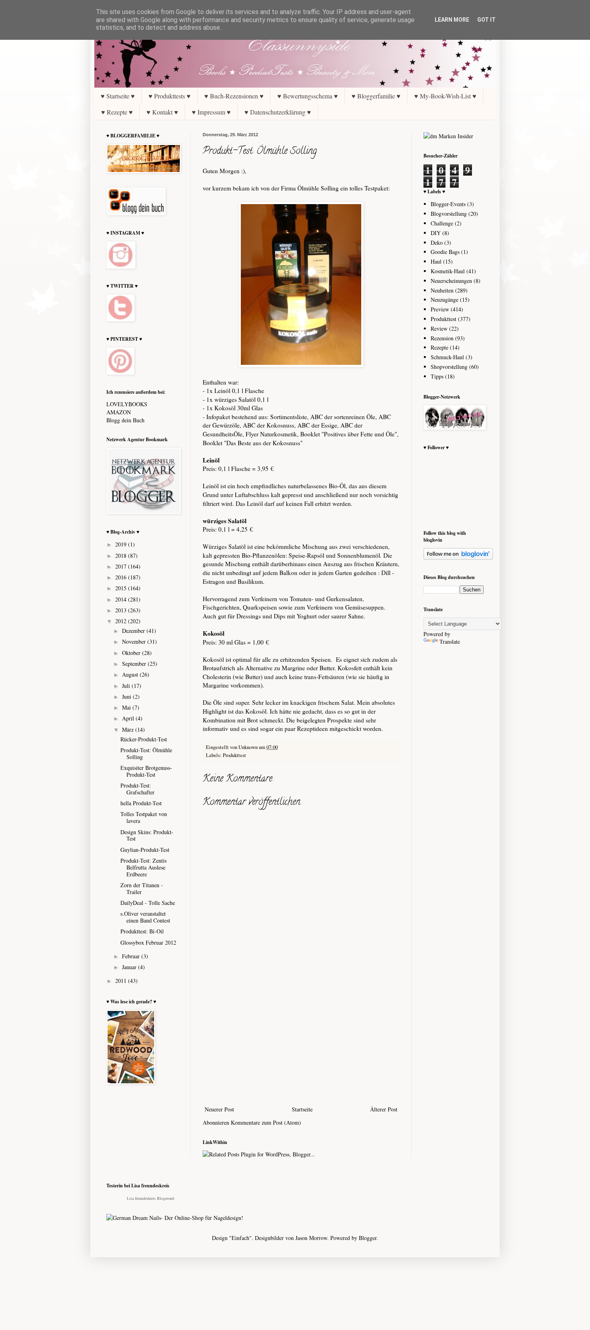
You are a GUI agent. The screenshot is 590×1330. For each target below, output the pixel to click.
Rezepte (439, 347)
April (129, 718)
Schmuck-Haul (447, 357)
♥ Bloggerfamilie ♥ (376, 96)
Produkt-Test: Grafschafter (137, 789)
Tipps (437, 376)
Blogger (367, 1238)
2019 (121, 544)
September (135, 663)
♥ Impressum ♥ (211, 112)
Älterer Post (383, 1109)
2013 (121, 610)
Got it (486, 19)
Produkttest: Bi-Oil (142, 931)
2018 (121, 555)
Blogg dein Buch (125, 420)
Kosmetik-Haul (448, 271)
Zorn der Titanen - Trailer (141, 888)
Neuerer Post (219, 1109)
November (134, 641)
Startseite (302, 1109)
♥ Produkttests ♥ (170, 96)
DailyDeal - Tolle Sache (147, 902)
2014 (121, 599)
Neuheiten (442, 290)
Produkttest (234, 755)
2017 (121, 566)
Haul (436, 261)
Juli (127, 686)
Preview (440, 309)
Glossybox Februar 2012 (148, 942)
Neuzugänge (444, 299)
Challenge (442, 223)
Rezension (442, 338)
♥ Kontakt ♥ (162, 112)
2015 (121, 588)
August (131, 674)
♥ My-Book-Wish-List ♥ (445, 96)
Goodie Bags (445, 252)
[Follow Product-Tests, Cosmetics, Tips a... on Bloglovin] (458, 557)
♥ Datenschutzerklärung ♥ (277, 112)
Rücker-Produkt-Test (143, 739)
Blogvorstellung (449, 213)
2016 (121, 577)
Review (439, 328)
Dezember (134, 630)
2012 (121, 621)
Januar (130, 967)
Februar (131, 956)
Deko (437, 242)
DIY (436, 233)
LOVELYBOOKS (126, 404)
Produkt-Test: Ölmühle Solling (146, 753)
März (128, 729)
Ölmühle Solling (318, 188)
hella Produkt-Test (141, 803)
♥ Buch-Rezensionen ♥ (234, 96)
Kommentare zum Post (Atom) (266, 1122)
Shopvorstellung (449, 366)
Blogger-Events (448, 204)
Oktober (132, 653)
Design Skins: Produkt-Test (146, 835)
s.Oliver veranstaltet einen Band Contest (145, 917)
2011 (121, 980)
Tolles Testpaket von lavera (143, 817)
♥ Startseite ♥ (118, 96)
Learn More (452, 19)
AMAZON (118, 412)
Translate (449, 641)
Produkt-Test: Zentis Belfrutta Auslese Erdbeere (143, 867)
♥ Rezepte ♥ (117, 112)
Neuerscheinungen (451, 280)
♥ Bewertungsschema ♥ (307, 96)
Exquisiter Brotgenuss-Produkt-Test (146, 771)
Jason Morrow (311, 1238)
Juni (127, 696)
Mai (127, 707)
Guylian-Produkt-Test (144, 849)
